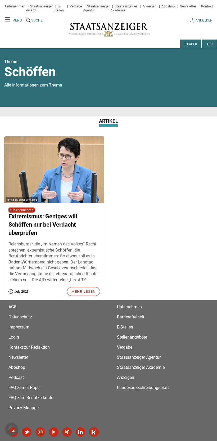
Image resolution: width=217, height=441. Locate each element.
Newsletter (188, 6)
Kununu (94, 432)
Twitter (27, 432)
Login (13, 337)
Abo (209, 44)
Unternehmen (15, 6)
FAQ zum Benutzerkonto (30, 397)
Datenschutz (20, 316)
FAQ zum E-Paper (24, 387)
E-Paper (190, 44)
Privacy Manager (24, 407)
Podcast (16, 377)
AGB (12, 306)
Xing (67, 432)
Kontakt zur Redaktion (29, 347)
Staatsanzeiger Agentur (139, 357)
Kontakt (207, 6)
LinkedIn (80, 432)
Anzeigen (149, 6)
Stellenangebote (132, 337)
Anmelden (204, 20)
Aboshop (168, 6)
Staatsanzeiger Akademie (123, 8)
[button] (11, 429)
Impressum (18, 327)
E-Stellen (58, 8)
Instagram (40, 432)
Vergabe (76, 6)
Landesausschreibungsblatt (143, 387)
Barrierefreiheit (130, 316)
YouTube (54, 432)
